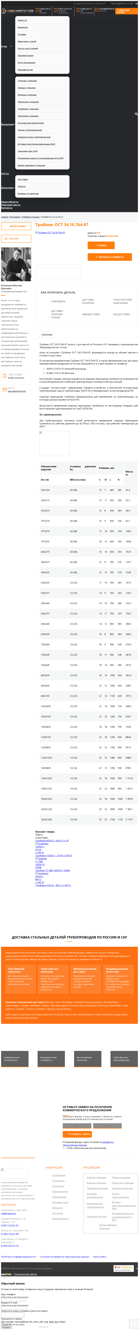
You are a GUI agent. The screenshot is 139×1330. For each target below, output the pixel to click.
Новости (22, 20)
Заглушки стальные (28, 115)
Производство (25, 69)
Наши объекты (9, 201)
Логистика (7, 187)
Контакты (6, 207)
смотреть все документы (124, 915)
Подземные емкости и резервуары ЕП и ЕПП (40, 158)
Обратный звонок (123, 11)
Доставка (23, 179)
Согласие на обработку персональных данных (64, 1256)
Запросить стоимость (111, 257)
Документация (25, 55)
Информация (59, 1196)
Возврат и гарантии (28, 193)
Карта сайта (99, 1256)
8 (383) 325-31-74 (86, 10)
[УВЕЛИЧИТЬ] (50, 232)
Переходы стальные (28, 101)
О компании (58, 1175)
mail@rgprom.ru (107, 9)
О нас (4, 46)
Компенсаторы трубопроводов (34, 137)
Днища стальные (27, 87)
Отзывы (22, 34)
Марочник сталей (27, 41)
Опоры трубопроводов (30, 130)
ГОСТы (5, 173)
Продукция (7, 124)
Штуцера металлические (31, 123)
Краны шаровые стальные (31, 165)
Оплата (22, 186)
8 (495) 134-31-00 (45, 10)
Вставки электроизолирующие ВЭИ (36, 144)
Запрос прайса (18, 226)
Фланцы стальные (27, 94)
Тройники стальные (28, 108)
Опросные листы (10, 204)
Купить (102, 245)
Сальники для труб (27, 151)
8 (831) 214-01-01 (65, 9)
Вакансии (23, 27)
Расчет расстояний (28, 48)
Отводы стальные (27, 80)
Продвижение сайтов (25, 1274)
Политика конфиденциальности (18, 1256)
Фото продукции (26, 62)
